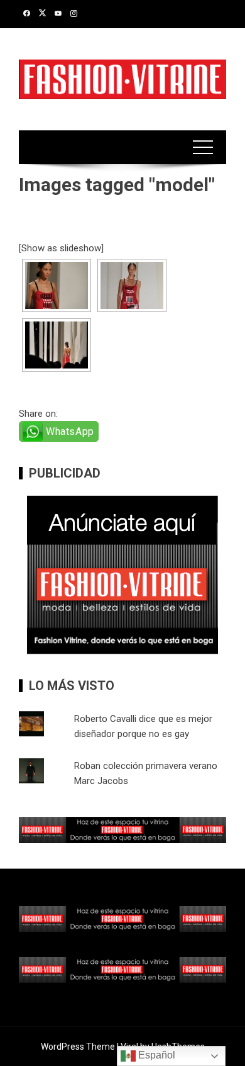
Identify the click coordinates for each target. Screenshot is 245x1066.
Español (155, 1055)
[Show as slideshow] (61, 248)
